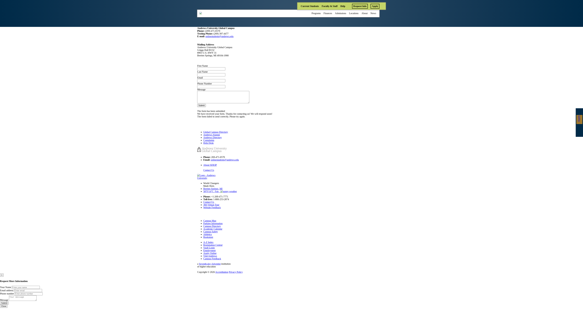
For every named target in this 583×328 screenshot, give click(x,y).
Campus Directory (212, 226)
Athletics (207, 234)
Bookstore (208, 237)
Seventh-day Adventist (210, 264)
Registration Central (212, 245)
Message (201, 89)
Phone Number (204, 83)
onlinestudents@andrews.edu (219, 36)
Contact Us (208, 170)
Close (3, 306)
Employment (209, 250)
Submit (201, 105)
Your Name (5, 287)
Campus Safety (210, 231)
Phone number (7, 293)
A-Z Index (208, 242)
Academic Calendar (212, 229)
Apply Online (209, 253)
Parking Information (213, 223)
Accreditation (221, 272)
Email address (6, 290)
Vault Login (209, 247)
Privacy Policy (236, 272)
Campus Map (209, 220)
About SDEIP (210, 165)
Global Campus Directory (215, 132)
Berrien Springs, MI (212, 188)
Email (200, 77)
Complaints (208, 140)
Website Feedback (212, 207)
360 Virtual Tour (211, 204)
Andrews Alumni (211, 134)
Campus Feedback (212, 258)
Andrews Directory (212, 137)
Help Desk (208, 143)
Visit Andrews (210, 256)
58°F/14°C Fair (211, 191)
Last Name (202, 71)
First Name (202, 66)
